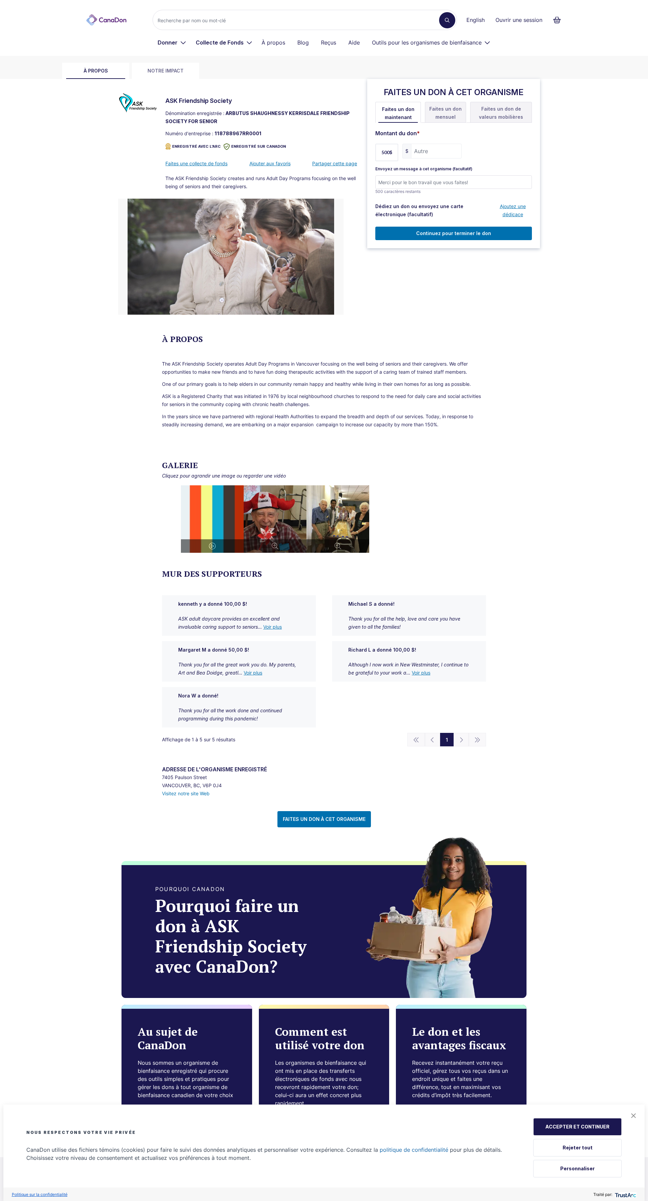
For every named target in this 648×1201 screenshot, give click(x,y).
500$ (386, 152)
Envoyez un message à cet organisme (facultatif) (424, 169)
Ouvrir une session (518, 20)
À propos (273, 42)
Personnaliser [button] (577, 1168)
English (475, 20)
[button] (633, 1115)
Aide (354, 42)
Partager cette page (334, 163)
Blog (303, 42)
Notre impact (165, 71)
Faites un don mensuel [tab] (445, 113)
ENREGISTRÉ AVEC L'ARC (196, 146)
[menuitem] (172, 42)
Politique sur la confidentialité (40, 1194)
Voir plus (272, 627)
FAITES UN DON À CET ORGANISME (324, 819)
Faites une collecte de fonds (196, 163)
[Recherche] (447, 20)
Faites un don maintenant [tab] (398, 113)
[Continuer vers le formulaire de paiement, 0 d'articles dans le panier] (559, 20)
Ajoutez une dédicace (513, 210)
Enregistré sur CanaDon (258, 146)
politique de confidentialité (414, 1149)
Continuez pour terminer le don (453, 233)
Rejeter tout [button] (578, 1147)
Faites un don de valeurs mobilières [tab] (501, 113)
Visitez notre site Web (186, 793)
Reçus (328, 42)
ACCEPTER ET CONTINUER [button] (577, 1126)
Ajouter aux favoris (270, 163)
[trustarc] (625, 1194)
